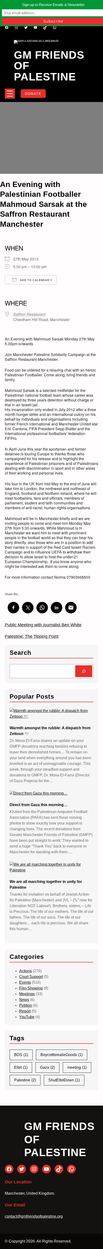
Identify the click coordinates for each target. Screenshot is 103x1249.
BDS (21, 1055)
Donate (33, 94)
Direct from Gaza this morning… (39, 805)
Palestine (25, 1080)
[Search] (83, 671)
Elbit (21, 1067)
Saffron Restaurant (29, 314)
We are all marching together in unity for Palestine (46, 884)
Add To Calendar (34, 280)
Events (25, 982)
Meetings (27, 994)
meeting (77, 1067)
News (24, 1000)
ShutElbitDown (64, 1080)
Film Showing (31, 988)
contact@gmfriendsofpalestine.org (34, 1216)
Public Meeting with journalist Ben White (43, 624)
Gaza (47, 1067)
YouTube (26, 1017)
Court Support (31, 977)
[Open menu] (10, 94)
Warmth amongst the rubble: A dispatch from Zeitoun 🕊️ (50, 731)
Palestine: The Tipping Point (31, 636)
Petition (25, 1005)
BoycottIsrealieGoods (61, 1055)
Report (25, 1011)
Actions (25, 971)
